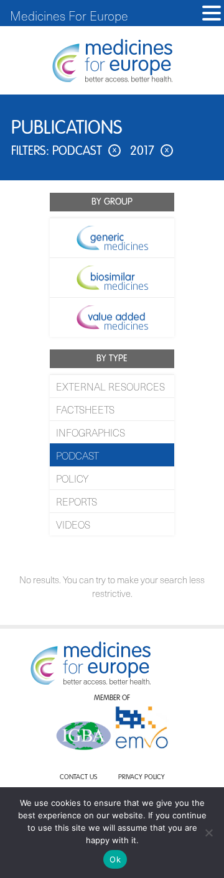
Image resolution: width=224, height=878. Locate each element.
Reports (76, 501)
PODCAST (77, 455)
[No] (208, 832)
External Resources (110, 386)
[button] (211, 13)
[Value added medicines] (112, 317)
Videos (73, 524)
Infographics (90, 432)
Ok (115, 859)
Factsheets (85, 409)
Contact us (78, 777)
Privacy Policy (141, 777)
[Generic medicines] (112, 237)
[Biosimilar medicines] (112, 277)
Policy (72, 478)
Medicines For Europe (69, 15)
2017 (149, 152)
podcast (84, 152)
